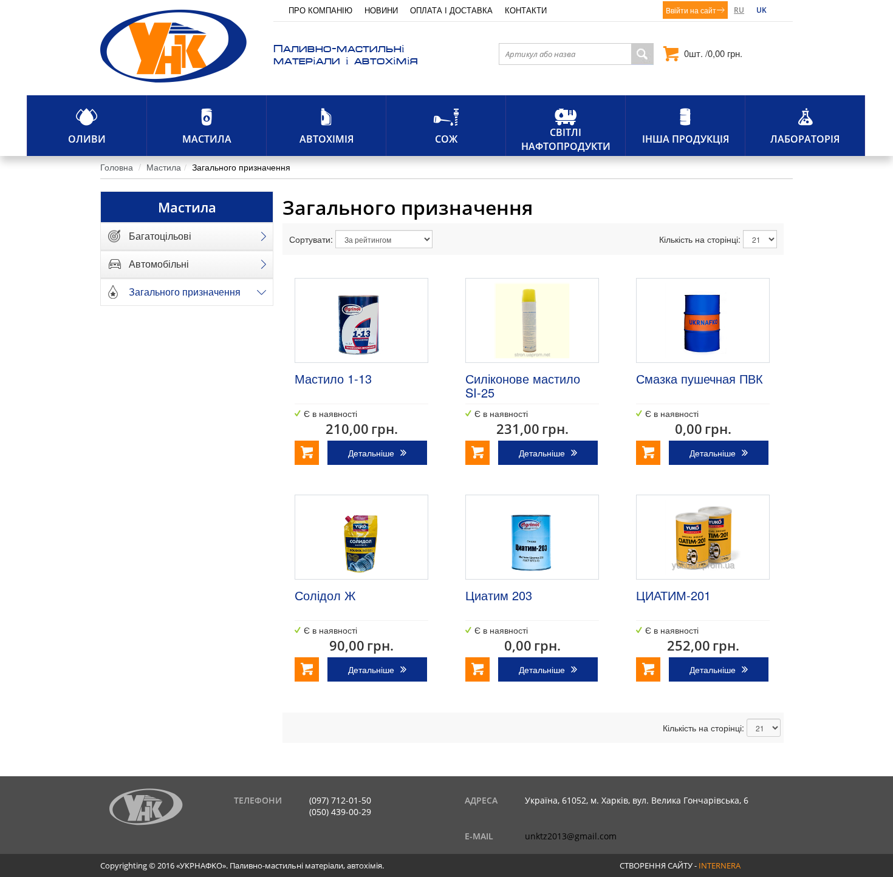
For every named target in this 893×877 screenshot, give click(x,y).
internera (720, 865)
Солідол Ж (325, 595)
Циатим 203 (498, 595)
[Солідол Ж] (361, 537)
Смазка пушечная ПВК (699, 378)
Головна (116, 167)
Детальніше (371, 453)
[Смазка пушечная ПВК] (703, 320)
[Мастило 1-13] (361, 320)
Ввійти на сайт (691, 10)
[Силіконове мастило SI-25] (532, 320)
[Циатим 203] (532, 537)
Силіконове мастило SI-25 (522, 385)
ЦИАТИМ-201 (673, 595)
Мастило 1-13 (333, 378)
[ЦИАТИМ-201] (703, 537)
